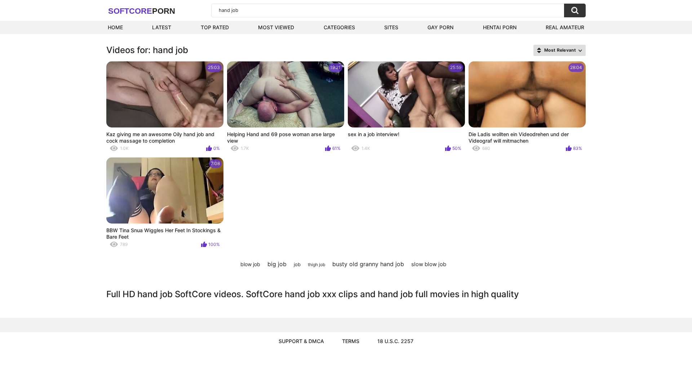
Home (115, 27)
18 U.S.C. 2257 (395, 341)
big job (277, 264)
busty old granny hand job (368, 264)
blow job (250, 264)
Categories (339, 27)
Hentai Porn (499, 27)
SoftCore (141, 11)
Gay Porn (440, 27)
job (297, 264)
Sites (391, 27)
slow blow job (428, 264)
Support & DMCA (301, 341)
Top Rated (215, 27)
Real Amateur (565, 27)
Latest (161, 27)
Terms (350, 341)
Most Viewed (276, 27)
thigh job (316, 264)
